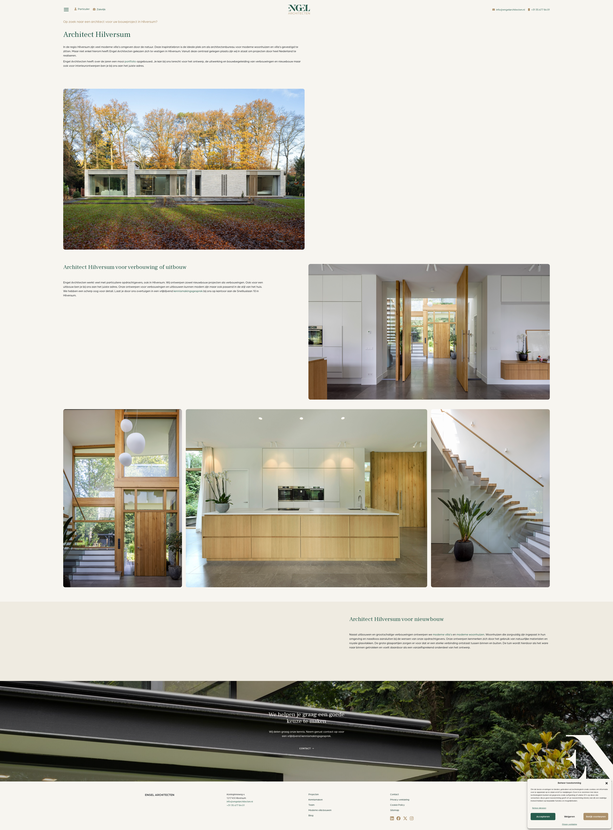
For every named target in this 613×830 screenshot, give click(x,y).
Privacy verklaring (569, 824)
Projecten (313, 794)
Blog (310, 815)
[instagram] (412, 818)
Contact (305, 748)
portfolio (130, 61)
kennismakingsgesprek (188, 291)
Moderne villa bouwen (319, 810)
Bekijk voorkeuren (596, 816)
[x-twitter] (405, 818)
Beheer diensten (539, 808)
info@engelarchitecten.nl (240, 801)
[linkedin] (392, 818)
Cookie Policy (397, 804)
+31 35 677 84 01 (236, 805)
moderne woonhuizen (470, 634)
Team (311, 804)
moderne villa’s (442, 634)
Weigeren (569, 816)
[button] (606, 783)
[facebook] (398, 818)
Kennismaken (315, 799)
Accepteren (543, 816)
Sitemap (394, 810)
